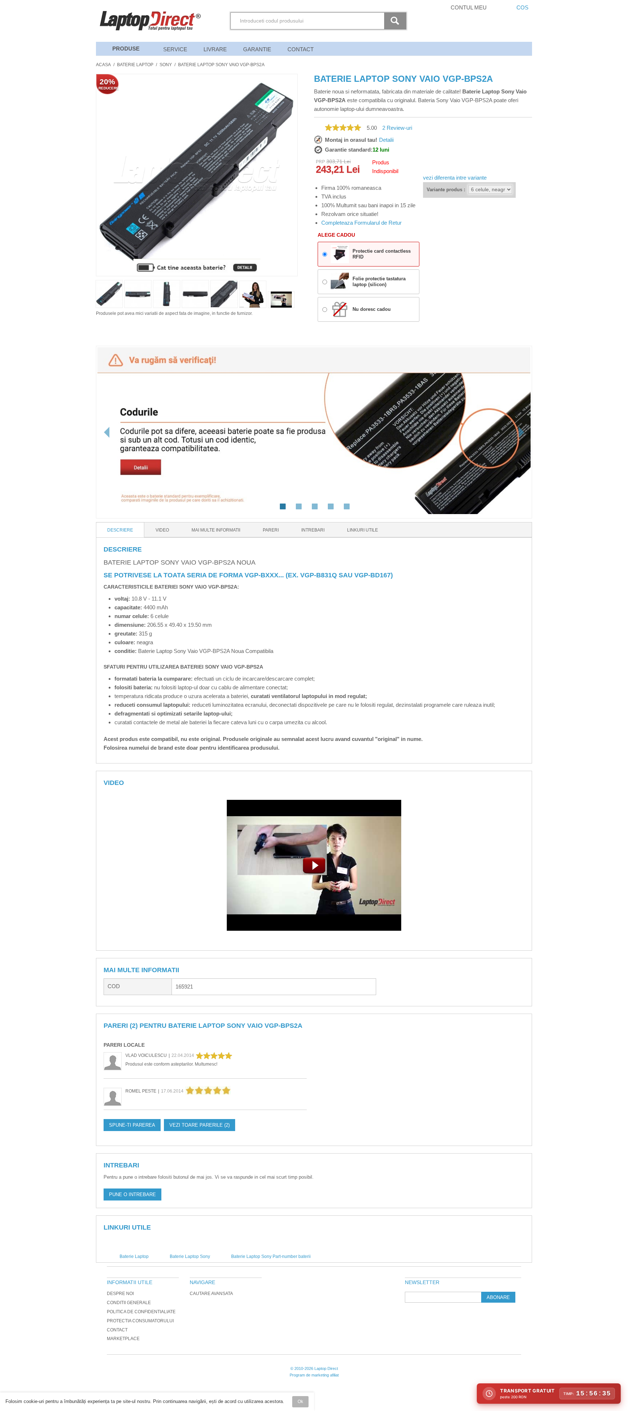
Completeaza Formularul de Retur (361, 223)
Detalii (386, 140)
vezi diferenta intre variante (455, 178)
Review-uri (397, 128)
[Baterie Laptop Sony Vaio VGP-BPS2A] (252, 294)
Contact (300, 49)
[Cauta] (396, 21)
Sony (166, 64)
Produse (126, 48)
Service (175, 49)
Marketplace (123, 1338)
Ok (300, 1401)
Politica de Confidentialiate (141, 1311)
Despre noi (120, 1293)
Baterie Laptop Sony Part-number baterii (271, 1256)
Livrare (215, 49)
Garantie (257, 49)
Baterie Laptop (135, 64)
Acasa (103, 64)
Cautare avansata (211, 1293)
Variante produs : (446, 189)
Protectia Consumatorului (140, 1320)
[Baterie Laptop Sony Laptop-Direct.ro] (281, 299)
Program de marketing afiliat (314, 1375)
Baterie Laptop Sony (190, 1256)
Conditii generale (129, 1302)
